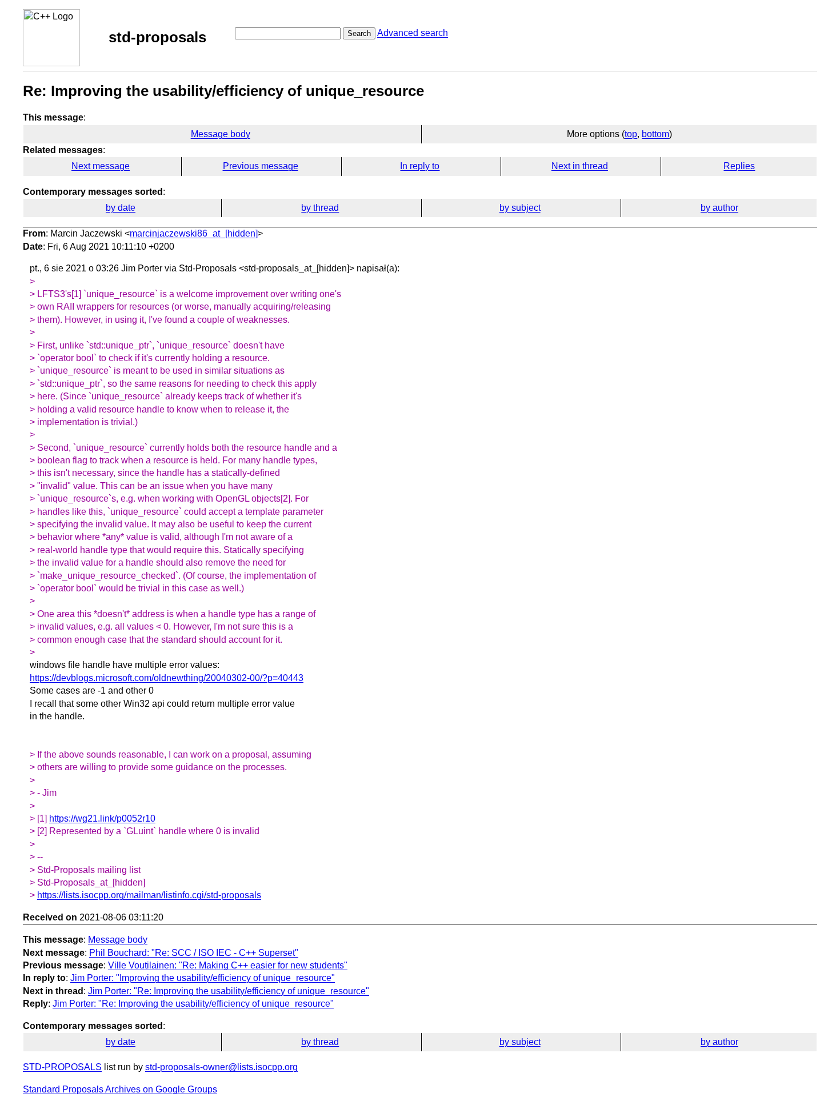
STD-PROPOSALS (62, 1067)
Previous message (260, 166)
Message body (220, 134)
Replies (739, 166)
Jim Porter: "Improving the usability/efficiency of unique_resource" (202, 978)
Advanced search (412, 33)
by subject (520, 208)
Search (359, 33)
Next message (100, 166)
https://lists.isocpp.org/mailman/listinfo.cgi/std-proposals (149, 895)
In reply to (419, 166)
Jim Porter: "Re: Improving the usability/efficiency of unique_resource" (228, 991)
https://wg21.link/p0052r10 (102, 818)
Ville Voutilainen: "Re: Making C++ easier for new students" (227, 965)
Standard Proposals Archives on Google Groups (120, 1089)
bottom (655, 134)
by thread (320, 208)
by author (719, 208)
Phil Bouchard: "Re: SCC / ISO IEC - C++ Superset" (193, 953)
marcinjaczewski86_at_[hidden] (194, 233)
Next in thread (579, 166)
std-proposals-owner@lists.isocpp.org (221, 1067)
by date (120, 208)
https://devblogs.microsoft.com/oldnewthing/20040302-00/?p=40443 (166, 678)
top (631, 134)
